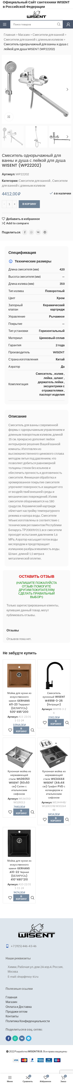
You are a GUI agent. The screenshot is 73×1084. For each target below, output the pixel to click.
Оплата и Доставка (19, 1006)
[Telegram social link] (45, 232)
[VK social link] (38, 232)
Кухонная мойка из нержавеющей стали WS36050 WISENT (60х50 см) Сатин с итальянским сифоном (19, 782)
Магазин (24, 34)
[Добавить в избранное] (10, 730)
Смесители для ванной (48, 34)
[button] (5, 89)
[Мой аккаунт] (68, 24)
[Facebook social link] (25, 232)
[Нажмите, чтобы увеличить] (9, 117)
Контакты (12, 1016)
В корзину (29, 203)
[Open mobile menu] (4, 24)
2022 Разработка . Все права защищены (38, 1051)
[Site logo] (36, 14)
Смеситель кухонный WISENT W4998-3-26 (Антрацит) (54, 698)
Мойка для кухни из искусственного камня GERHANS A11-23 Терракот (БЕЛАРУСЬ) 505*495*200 (19, 702)
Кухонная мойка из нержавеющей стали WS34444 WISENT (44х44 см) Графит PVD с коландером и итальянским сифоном (54, 784)
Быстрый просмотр (32, 730)
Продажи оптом (16, 1011)
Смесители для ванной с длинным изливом (33, 39)
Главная (9, 34)
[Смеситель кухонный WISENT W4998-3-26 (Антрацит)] (53, 675)
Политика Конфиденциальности (28, 1021)
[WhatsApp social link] (31, 232)
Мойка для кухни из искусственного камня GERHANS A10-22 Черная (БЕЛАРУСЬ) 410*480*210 (19, 870)
